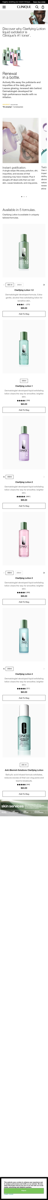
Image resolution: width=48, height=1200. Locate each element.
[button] (43, 7)
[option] (20, 152)
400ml (9, 477)
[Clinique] (24, 7)
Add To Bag (24, 314)
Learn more (8, 1194)
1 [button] (22, 197)
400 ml (9, 285)
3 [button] (26, 197)
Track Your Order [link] (39, 2)
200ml (19, 285)
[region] (24, 1188)
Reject (24, 1190)
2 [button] (24, 197)
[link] (24, 250)
